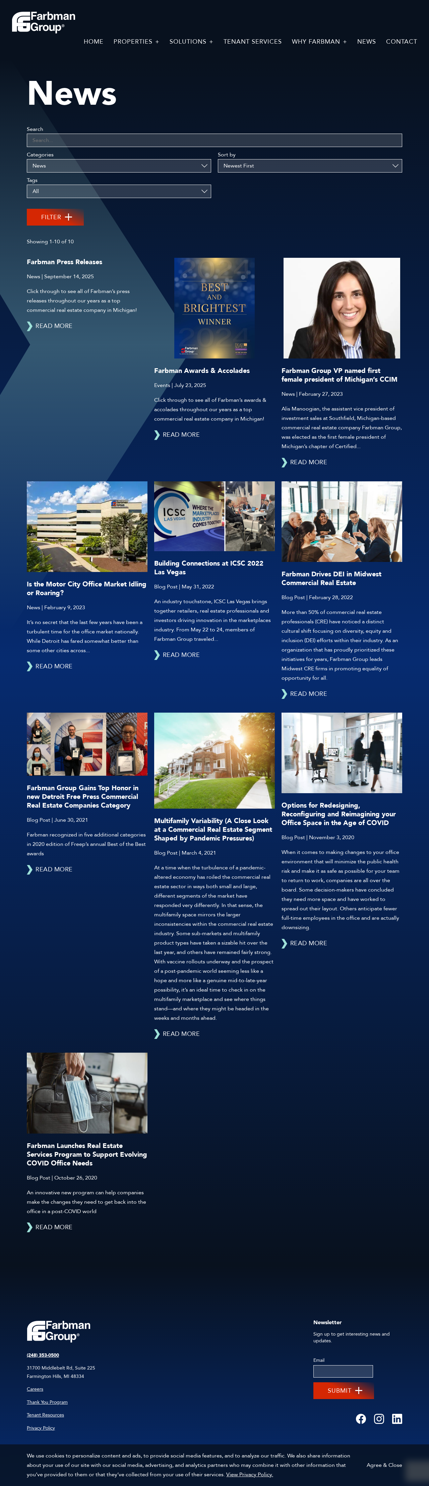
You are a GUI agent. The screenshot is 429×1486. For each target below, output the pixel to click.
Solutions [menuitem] (188, 42)
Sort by (227, 154)
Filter (51, 217)
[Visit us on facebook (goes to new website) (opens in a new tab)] (361, 1419)
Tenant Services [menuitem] (253, 42)
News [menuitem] (366, 42)
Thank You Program (47, 1402)
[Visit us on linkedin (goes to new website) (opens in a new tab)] (397, 1419)
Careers (35, 1389)
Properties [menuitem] (133, 42)
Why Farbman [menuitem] (316, 42)
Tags (32, 180)
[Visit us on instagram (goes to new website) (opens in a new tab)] (379, 1419)
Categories (40, 154)
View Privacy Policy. (249, 1474)
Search (35, 129)
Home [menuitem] (94, 42)
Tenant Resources (45, 1415)
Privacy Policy (41, 1428)
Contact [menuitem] (401, 42)
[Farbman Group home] (43, 23)
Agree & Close (384, 1465)
